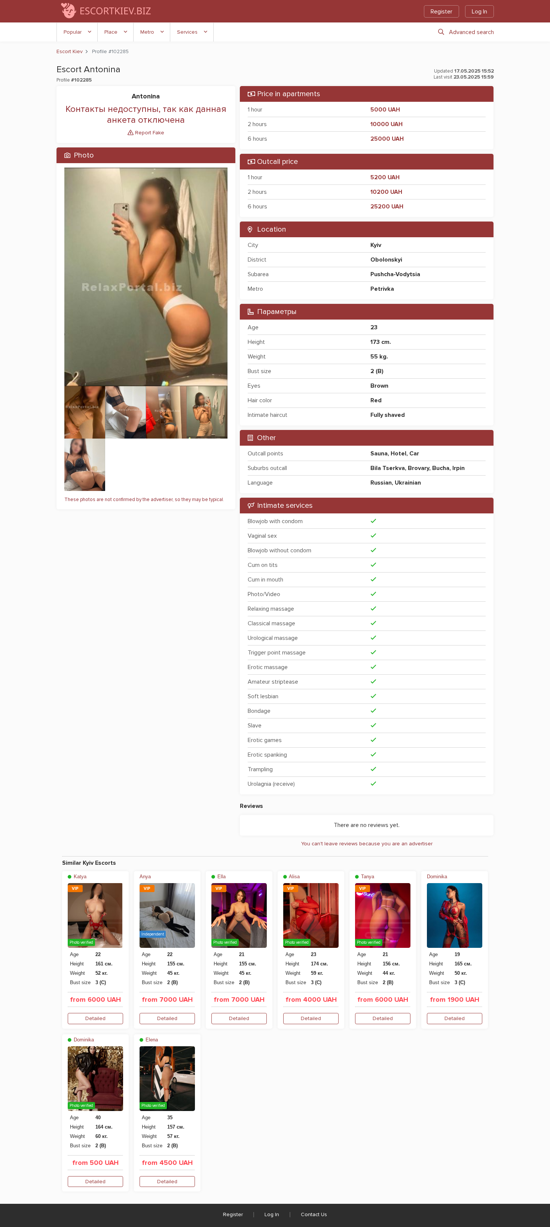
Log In (479, 11)
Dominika (437, 876)
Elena (151, 1040)
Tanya (367, 876)
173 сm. (380, 342)
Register (441, 11)
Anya (145, 876)
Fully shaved (387, 415)
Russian (381, 482)
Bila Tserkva (387, 468)
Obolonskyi (386, 259)
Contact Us (314, 1214)
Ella (221, 876)
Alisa (294, 876)
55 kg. (379, 356)
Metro (147, 32)
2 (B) (377, 371)
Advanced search (471, 32)
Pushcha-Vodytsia (395, 274)
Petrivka (382, 289)
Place (110, 32)
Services (187, 32)
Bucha (440, 468)
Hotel (398, 453)
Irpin (458, 468)
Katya (79, 876)
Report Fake (149, 132)
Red (376, 400)
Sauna (379, 453)
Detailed (95, 1018)
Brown (379, 386)
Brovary (418, 468)
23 (374, 327)
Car (414, 453)
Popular (73, 32)
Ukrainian (408, 482)
